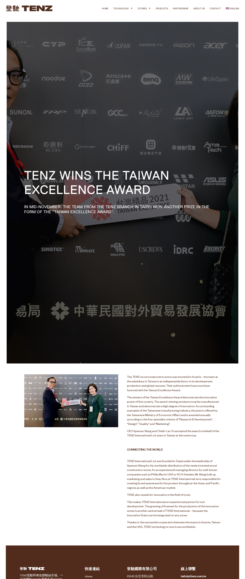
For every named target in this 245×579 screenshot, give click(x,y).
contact (215, 8)
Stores (142, 8)
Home (105, 8)
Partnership (180, 8)
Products (162, 8)
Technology (121, 8)
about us (199, 8)
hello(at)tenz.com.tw (193, 576)
